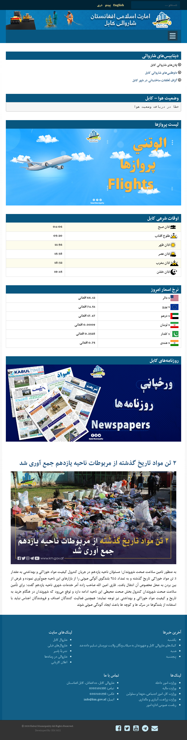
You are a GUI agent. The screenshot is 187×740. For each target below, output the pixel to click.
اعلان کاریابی (59, 662)
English (118, 5)
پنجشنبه (171, 656)
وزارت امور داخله (165, 683)
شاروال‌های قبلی (57, 645)
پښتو (108, 5)
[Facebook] (118, 729)
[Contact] (154, 729)
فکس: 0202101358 (102, 693)
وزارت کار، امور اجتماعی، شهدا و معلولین (151, 693)
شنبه (173, 651)
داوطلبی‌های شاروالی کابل (161, 72)
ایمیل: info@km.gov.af (99, 699)
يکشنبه (172, 639)
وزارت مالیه (169, 688)
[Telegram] (145, 729)
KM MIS (56, 730)
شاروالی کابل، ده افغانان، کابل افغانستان (90, 683)
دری (100, 5)
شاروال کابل (60, 639)
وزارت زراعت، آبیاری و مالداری (157, 699)
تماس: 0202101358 (101, 688)
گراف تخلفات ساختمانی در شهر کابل (154, 80)
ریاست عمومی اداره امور (161, 705)
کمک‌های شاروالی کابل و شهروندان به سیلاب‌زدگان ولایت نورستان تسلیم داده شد (127, 645)
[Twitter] (127, 729)
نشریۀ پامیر (60, 651)
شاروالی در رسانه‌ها (56, 656)
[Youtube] (136, 729)
